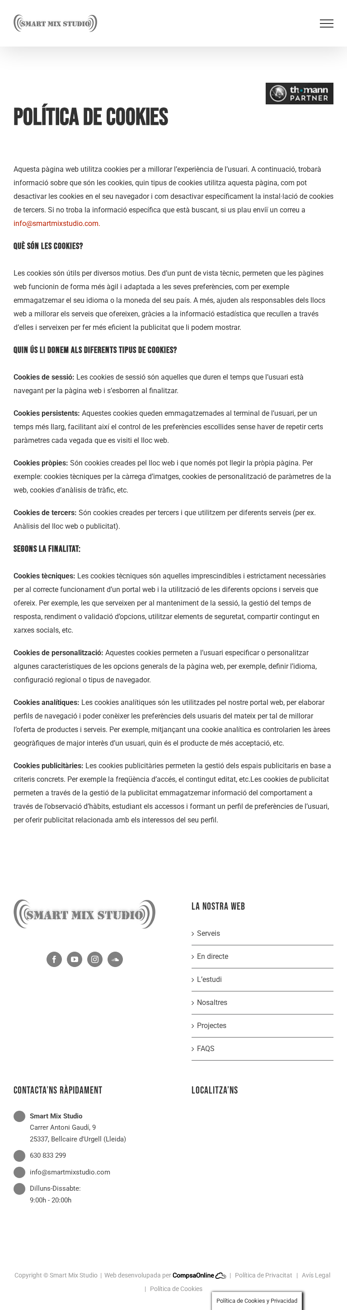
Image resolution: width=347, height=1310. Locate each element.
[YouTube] (74, 959)
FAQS (206, 1048)
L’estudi (209, 979)
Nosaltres (212, 1002)
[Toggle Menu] (326, 23)
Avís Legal (316, 1275)
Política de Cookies (176, 1288)
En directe (212, 956)
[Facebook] (54, 959)
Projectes (211, 1025)
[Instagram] (95, 959)
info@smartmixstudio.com (70, 1172)
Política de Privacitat (263, 1275)
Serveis (208, 933)
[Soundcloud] (115, 959)
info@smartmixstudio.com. (57, 223)
